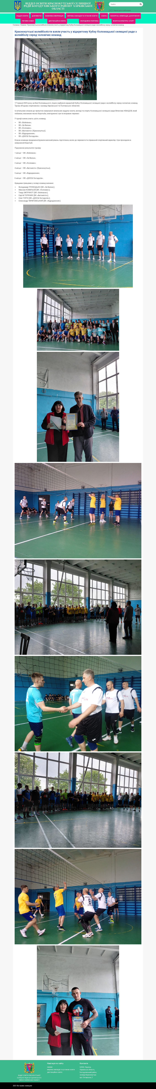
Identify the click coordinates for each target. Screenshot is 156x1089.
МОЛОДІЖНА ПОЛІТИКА (89, 21)
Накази (49, 1067)
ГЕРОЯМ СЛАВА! (28, 21)
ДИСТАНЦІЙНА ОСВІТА (57, 21)
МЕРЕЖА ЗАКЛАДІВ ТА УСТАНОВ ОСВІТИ (82, 16)
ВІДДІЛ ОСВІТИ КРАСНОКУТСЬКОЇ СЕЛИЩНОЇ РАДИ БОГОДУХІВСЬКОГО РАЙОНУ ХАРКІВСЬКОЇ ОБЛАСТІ (58, 6)
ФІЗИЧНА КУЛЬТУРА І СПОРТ (123, 21)
